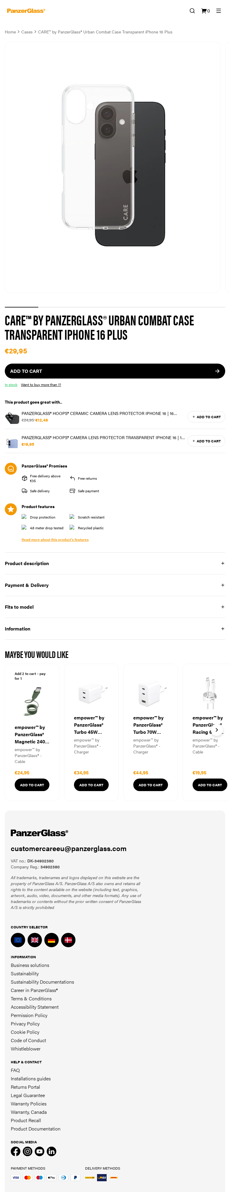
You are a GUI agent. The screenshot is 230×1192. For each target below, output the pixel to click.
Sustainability (25, 973)
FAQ (15, 1070)
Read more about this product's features (55, 539)
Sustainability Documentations (42, 981)
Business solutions (30, 965)
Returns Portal (25, 1086)
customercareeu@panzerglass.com (69, 848)
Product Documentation (35, 1128)
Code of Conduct (28, 1040)
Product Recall (26, 1120)
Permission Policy (29, 1015)
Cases (27, 32)
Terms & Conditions (31, 998)
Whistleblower (25, 1048)
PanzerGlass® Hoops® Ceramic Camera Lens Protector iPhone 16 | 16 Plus (98, 413)
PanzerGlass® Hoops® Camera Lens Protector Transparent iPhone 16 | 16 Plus (103, 437)
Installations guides (31, 1078)
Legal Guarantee (28, 1095)
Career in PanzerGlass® (34, 990)
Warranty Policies (28, 1103)
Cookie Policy (25, 1031)
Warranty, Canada (29, 1111)
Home (10, 32)
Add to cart (209, 416)
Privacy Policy (25, 1023)
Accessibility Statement (35, 1006)
